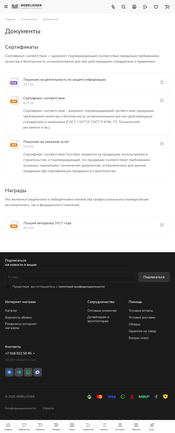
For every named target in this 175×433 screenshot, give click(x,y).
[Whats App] (28, 372)
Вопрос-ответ (139, 338)
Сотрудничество (101, 302)
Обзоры (134, 324)
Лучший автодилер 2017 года (47, 223)
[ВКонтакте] (9, 372)
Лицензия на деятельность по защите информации (64, 79)
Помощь (135, 302)
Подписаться (154, 277)
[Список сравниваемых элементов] (145, 6)
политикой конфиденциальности (81, 287)
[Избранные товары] (156, 6)
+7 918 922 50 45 (18, 353)
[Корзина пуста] (167, 6)
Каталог (11, 311)
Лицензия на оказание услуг (46, 141)
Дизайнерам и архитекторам (98, 319)
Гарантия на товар (142, 331)
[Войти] (134, 6)
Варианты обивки (18, 317)
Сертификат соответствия (44, 98)
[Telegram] (19, 372)
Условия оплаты (141, 311)
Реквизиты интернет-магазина (21, 326)
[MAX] (37, 372)
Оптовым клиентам (102, 311)
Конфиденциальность (20, 408)
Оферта (48, 408)
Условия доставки (142, 317)
